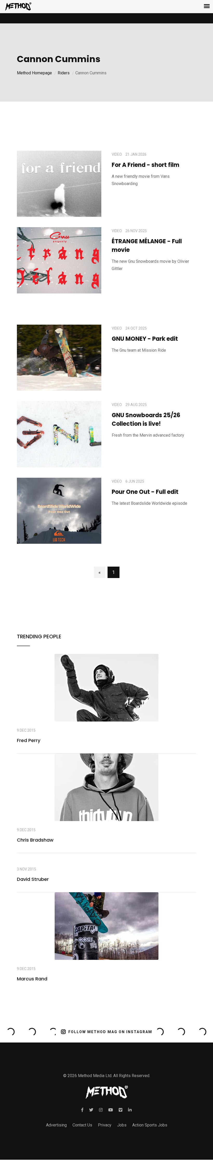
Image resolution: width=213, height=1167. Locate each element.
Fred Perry (28, 740)
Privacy (104, 1125)
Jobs (122, 1125)
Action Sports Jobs (149, 1125)
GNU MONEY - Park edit (145, 339)
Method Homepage (34, 72)
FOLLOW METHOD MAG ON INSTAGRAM (110, 1032)
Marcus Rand (32, 978)
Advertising (56, 1125)
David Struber (33, 879)
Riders (64, 72)
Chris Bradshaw (35, 840)
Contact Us (82, 1125)
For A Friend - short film (145, 165)
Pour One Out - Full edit (145, 492)
